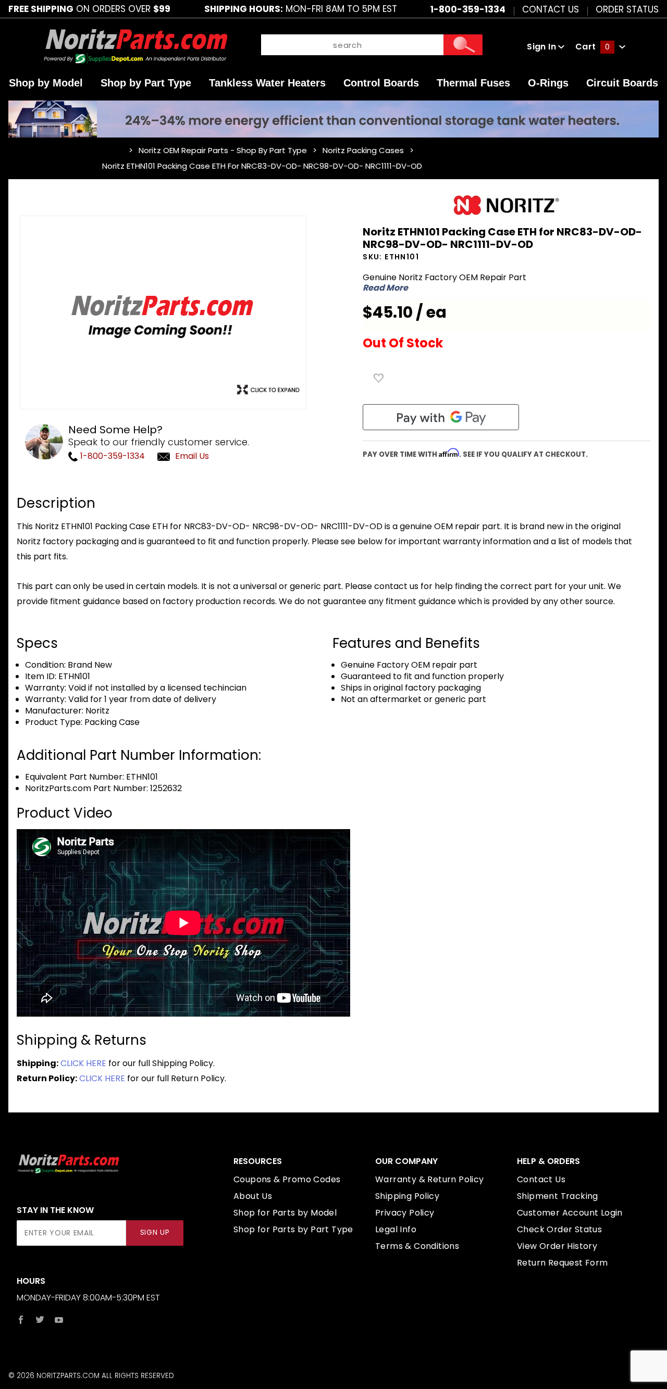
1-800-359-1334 (111, 456)
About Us (252, 1196)
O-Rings (548, 83)
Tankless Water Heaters (267, 83)
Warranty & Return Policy (429, 1179)
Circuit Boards (622, 83)
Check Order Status (559, 1229)
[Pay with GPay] (441, 417)
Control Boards (381, 83)
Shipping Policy (407, 1196)
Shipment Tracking (557, 1196)
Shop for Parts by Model (285, 1213)
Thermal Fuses (473, 83)
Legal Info (395, 1229)
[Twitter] (39, 1320)
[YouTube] (59, 1320)
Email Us (192, 456)
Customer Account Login (570, 1213)
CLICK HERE (83, 1063)
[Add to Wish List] (379, 378)
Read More (385, 288)
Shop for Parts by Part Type (293, 1229)
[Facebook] (21, 1320)
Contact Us (550, 9)
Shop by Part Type (146, 83)
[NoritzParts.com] (136, 46)
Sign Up (155, 1232)
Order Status (627, 9)
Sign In (542, 47)
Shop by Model (46, 83)
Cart (592, 47)
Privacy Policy (405, 1213)
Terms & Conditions (417, 1246)
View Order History (557, 1246)
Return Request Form (562, 1263)
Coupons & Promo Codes (286, 1179)
